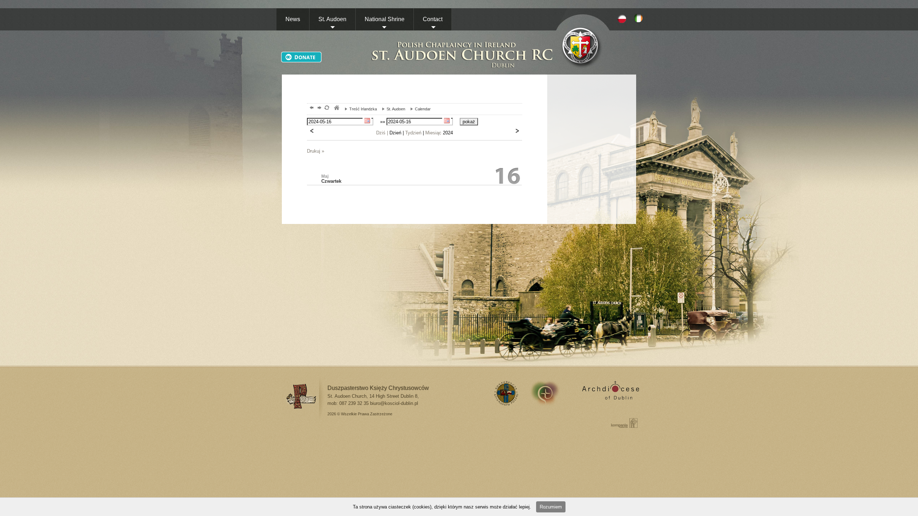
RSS (505, 393)
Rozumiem (551, 507)
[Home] (462, 47)
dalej (319, 108)
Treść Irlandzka (359, 109)
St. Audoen (332, 19)
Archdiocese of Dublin (609, 393)
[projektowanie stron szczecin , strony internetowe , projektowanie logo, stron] (623, 423)
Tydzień (413, 132)
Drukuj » (315, 151)
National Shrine (384, 19)
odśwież (326, 108)
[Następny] (517, 130)
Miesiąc (433, 132)
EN (639, 18)
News (292, 19)
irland (550, 393)
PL (621, 18)
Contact (433, 19)
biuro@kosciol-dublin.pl (394, 403)
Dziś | (382, 132)
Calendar (419, 109)
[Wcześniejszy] (312, 130)
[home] (583, 47)
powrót (311, 108)
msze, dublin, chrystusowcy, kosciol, (336, 108)
